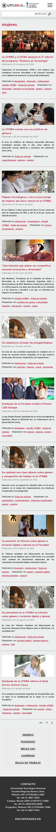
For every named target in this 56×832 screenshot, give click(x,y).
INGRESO (28, 735)
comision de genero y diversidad (32, 302)
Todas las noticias (26, 85)
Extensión (31, 81)
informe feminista (10, 576)
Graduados (19, 428)
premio (47, 432)
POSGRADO (28, 742)
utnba (34, 306)
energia (30, 432)
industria (6, 306)
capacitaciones (9, 160)
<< (40, 723)
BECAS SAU (28, 749)
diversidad (7, 89)
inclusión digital (42, 572)
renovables (7, 436)
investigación (8, 229)
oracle (38, 367)
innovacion (16, 306)
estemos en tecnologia (23, 89)
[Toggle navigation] (50, 5)
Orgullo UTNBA (9, 85)
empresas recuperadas (41, 500)
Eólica (48, 709)
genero (39, 89)
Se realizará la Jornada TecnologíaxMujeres (27, 343)
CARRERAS (28, 756)
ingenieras (6, 713)
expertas (21, 367)
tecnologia (48, 367)
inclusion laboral (40, 641)
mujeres (47, 89)
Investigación (33, 221)
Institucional (43, 81)
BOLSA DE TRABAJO (28, 763)
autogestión (7, 500)
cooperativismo (22, 500)
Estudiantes (19, 81)
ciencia (48, 225)
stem (4, 92)
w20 (13, 644)
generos (21, 160)
